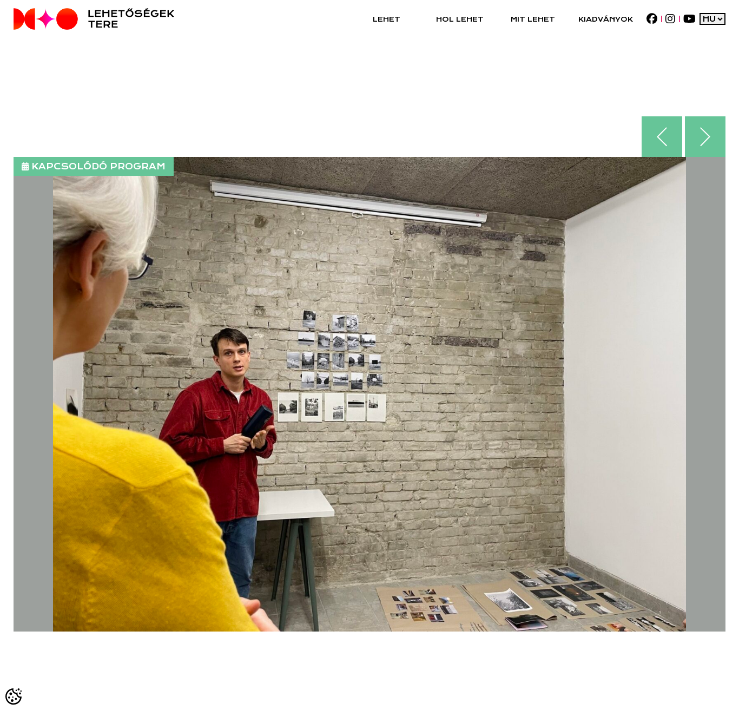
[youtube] (689, 18)
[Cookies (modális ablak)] (14, 696)
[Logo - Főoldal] (94, 19)
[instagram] (670, 18)
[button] (386, 18)
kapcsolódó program (98, 166)
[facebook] (651, 18)
